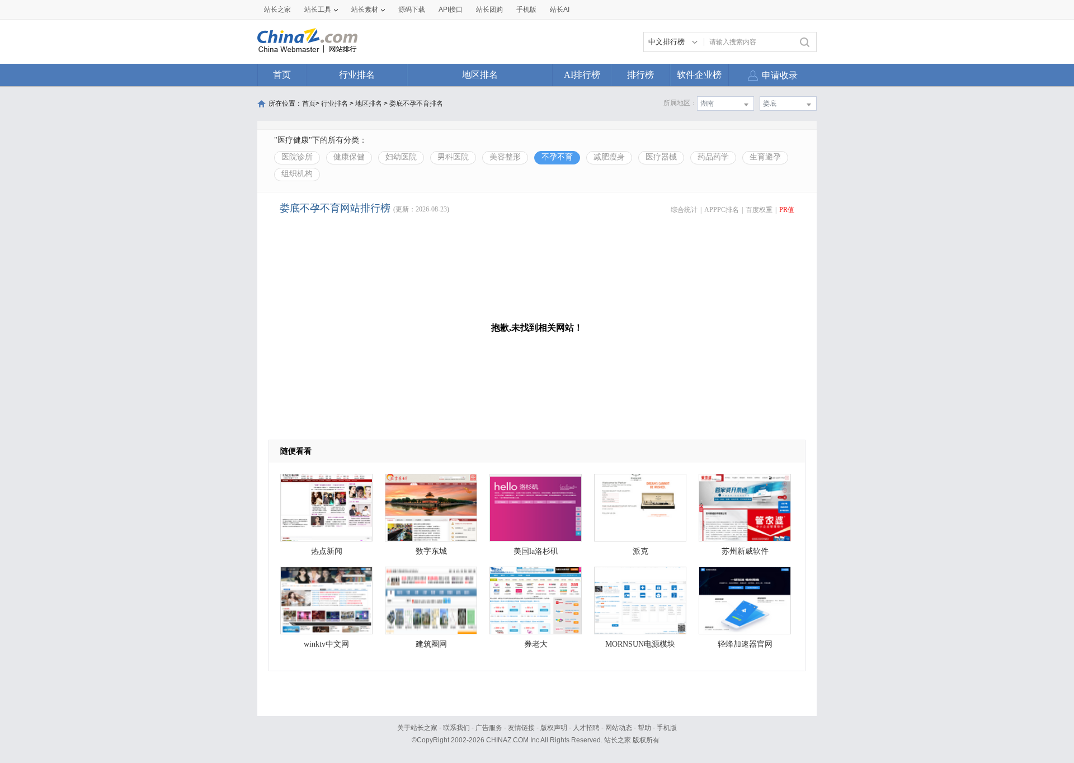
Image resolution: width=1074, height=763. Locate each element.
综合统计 (684, 210)
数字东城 (431, 551)
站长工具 (317, 9)
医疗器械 (661, 157)
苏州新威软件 (745, 551)
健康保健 (349, 157)
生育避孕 (765, 157)
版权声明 (553, 728)
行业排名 (357, 74)
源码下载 (411, 9)
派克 (640, 551)
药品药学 (713, 157)
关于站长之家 (417, 728)
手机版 (667, 728)
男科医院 (453, 157)
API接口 (451, 9)
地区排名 (480, 74)
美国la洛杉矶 (536, 551)
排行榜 (640, 74)
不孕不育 (557, 157)
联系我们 (456, 728)
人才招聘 (586, 728)
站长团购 (489, 9)
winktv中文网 (326, 644)
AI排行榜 (582, 74)
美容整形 (505, 157)
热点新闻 (326, 551)
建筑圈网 (431, 644)
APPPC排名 (721, 210)
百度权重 (759, 210)
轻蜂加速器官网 (745, 644)
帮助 (644, 728)
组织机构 (297, 173)
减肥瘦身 (609, 157)
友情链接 (521, 728)
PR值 (786, 210)
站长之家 (277, 9)
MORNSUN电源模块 (640, 644)
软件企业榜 (699, 74)
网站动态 (618, 728)
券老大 (536, 644)
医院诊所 (297, 157)
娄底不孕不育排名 (416, 103)
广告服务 (488, 728)
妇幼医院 (401, 157)
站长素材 (364, 9)
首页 (282, 74)
